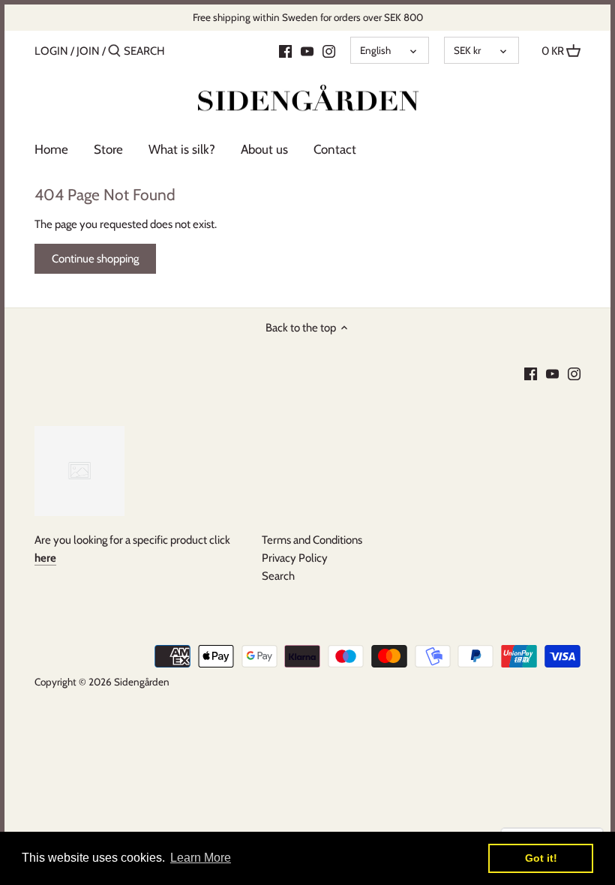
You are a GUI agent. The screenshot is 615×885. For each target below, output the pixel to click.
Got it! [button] (541, 858)
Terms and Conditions (312, 540)
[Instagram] (328, 50)
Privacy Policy (295, 558)
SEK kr (467, 50)
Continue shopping (95, 259)
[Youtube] (307, 50)
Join (88, 51)
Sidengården (142, 682)
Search (278, 576)
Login (51, 51)
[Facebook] (285, 50)
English (375, 50)
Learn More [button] (200, 857)
